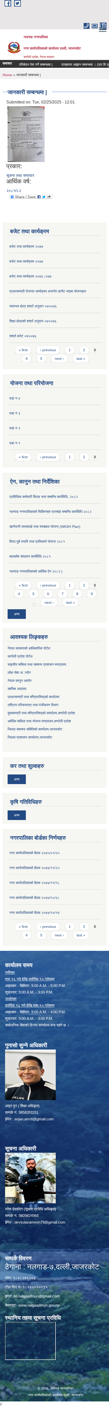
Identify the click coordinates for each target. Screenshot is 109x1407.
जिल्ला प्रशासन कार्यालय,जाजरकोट (30, 737)
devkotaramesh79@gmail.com (39, 1222)
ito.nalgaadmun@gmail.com (36, 1296)
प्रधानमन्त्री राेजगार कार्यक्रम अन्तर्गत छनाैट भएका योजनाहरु (47, 291)
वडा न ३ (14, 413)
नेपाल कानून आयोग (19, 681)
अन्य (17, 614)
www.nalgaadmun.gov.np (39, 1305)
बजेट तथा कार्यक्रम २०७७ (26, 246)
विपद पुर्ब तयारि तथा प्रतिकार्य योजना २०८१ (37, 541)
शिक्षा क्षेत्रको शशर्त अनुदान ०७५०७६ (33, 321)
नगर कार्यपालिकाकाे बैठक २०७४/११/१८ (34, 883)
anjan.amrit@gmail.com (34, 1119)
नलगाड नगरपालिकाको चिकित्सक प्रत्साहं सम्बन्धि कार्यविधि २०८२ (50, 512)
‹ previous (48, 350)
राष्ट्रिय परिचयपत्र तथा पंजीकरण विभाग (33, 705)
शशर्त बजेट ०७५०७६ (23, 336)
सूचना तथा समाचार (20, 175)
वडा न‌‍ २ (14, 428)
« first (23, 350)
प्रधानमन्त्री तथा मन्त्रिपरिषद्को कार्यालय (33, 697)
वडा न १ (14, 443)
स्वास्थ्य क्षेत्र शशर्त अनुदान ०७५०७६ (33, 306)
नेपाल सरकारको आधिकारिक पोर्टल (29, 648)
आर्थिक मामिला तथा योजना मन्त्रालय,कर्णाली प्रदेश (39, 721)
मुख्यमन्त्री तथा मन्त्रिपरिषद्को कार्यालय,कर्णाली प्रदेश (41, 713)
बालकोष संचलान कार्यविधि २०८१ (30, 556)
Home (7, 75)
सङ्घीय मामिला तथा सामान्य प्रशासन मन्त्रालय (37, 664)
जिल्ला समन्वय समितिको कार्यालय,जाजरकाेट (35, 729)
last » (81, 358)
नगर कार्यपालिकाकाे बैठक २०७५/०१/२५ (34, 853)
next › (59, 358)
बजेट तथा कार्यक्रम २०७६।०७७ (30, 276)
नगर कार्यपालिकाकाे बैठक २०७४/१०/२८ (34, 898)
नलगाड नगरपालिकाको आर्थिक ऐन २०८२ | (35, 571)
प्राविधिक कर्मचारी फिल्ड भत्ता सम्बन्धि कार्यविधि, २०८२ (43, 497)
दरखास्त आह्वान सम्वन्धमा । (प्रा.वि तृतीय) (78, 64)
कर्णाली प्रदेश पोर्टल (20, 656)
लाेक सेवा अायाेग (19, 672)
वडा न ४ (14, 398)
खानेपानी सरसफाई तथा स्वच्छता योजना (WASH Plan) (44, 526)
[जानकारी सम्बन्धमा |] (26, 134)
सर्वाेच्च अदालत (17, 689)
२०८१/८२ (13, 190)
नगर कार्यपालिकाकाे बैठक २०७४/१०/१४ (34, 913)
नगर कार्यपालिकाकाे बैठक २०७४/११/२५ (34, 868)
